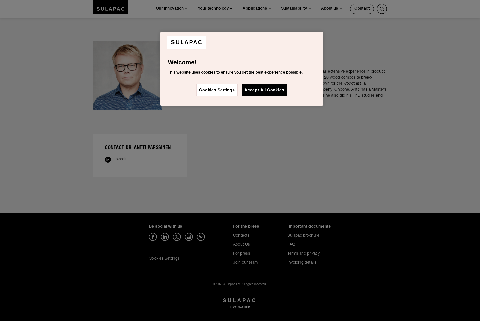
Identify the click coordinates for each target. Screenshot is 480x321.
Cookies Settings (217, 90)
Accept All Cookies (264, 90)
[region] (241, 69)
